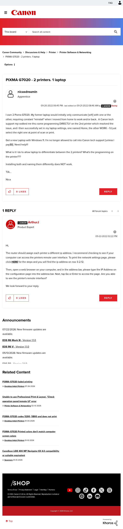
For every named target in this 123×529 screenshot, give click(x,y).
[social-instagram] (77, 490)
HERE (15, 262)
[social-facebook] (93, 490)
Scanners (8, 460)
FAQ (110, 3)
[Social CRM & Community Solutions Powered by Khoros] (110, 522)
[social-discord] (97, 496)
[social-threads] (109, 490)
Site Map (43, 490)
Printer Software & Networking (75, 52)
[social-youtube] (69, 490)
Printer (52, 52)
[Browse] (7, 13)
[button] (10, 191)
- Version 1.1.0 (19, 340)
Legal (36, 490)
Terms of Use (12, 490)
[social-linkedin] (89, 496)
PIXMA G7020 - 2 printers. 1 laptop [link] (22, 56)
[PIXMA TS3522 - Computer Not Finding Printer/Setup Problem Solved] (118, 211)
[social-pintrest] (81, 496)
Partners (52, 490)
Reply (108, 191)
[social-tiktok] (85, 490)
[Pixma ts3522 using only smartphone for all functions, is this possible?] (112, 211)
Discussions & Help (35, 52)
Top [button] (11, 521)
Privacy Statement (25, 490)
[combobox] (75, 32)
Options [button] (8, 64)
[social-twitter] (101, 490)
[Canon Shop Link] (19, 482)
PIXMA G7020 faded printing (17, 381)
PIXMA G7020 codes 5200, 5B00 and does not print (29, 416)
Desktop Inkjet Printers (14, 386)
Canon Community (23, 12)
